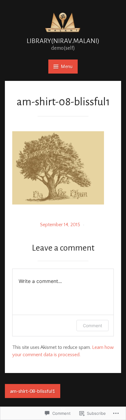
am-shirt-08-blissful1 (32, 391)
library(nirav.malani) (63, 41)
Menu (66, 66)
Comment (92, 325)
